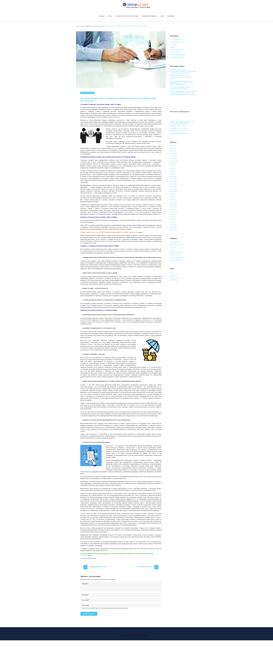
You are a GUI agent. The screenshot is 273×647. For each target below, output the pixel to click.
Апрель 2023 (173, 222)
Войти (171, 272)
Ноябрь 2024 (173, 186)
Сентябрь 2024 (174, 191)
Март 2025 (173, 176)
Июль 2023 (172, 214)
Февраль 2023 (173, 224)
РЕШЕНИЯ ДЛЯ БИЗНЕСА (149, 16)
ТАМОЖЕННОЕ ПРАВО (176, 57)
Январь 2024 (173, 204)
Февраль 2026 (173, 148)
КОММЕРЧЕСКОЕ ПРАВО (177, 49)
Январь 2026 (173, 151)
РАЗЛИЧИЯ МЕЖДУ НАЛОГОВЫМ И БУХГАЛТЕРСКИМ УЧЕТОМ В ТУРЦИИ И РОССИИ (181, 77)
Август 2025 (173, 163)
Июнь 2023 (172, 217)
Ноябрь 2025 (173, 156)
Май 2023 (172, 219)
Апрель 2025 (173, 173)
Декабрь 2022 (173, 229)
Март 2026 (173, 145)
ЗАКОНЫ (172, 47)
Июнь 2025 (172, 168)
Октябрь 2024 (173, 189)
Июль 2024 (172, 194)
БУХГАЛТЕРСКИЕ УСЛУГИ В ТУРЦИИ (127, 16)
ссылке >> (140, 232)
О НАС (110, 16)
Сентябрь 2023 (174, 212)
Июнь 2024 (172, 196)
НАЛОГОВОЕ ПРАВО (175, 52)
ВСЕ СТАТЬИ (173, 44)
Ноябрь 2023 (173, 209)
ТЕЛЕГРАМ (84, 555)
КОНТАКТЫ (170, 16)
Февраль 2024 (173, 201)
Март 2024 (173, 199)
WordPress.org (174, 280)
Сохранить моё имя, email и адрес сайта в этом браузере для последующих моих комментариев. (105, 608)
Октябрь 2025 (173, 158)
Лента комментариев (175, 277)
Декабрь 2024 (173, 184)
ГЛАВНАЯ (102, 16)
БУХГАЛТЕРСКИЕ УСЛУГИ (87, 92)
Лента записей (173, 275)
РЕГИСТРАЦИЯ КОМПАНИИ (177, 54)
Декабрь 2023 (173, 206)
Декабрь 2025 (173, 153)
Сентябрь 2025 (174, 161)
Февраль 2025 (173, 178)
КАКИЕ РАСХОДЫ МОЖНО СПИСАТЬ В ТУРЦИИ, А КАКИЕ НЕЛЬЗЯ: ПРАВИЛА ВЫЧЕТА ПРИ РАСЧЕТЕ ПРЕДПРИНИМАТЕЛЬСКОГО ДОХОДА (183, 93)
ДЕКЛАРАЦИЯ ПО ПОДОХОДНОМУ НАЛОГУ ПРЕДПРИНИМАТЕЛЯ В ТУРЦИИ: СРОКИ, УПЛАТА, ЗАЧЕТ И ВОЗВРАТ (182, 83)
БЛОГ (162, 16)
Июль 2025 (172, 166)
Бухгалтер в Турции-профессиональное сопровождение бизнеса (90, 26)
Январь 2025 (173, 181)
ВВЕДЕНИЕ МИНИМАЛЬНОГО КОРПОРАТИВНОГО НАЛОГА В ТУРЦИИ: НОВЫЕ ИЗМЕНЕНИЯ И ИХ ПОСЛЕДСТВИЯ (183, 71)
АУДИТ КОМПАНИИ (175, 39)
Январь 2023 (173, 227)
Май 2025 (172, 171)
